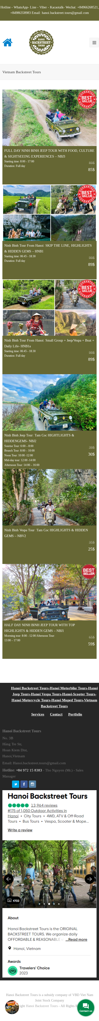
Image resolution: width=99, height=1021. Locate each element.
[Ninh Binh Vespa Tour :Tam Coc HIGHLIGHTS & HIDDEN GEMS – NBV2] (49, 497)
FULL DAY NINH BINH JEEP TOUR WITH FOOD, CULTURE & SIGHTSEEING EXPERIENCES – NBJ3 (49, 153)
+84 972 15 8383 (29, 770)
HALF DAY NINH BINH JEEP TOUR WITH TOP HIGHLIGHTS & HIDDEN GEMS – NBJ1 (39, 627)
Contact (56, 714)
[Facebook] (24, 784)
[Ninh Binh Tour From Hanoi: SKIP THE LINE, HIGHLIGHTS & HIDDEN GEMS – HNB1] (49, 212)
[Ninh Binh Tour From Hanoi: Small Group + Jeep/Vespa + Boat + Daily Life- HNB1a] (49, 307)
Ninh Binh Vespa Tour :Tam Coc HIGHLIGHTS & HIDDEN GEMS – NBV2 (46, 533)
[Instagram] (32, 784)
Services (37, 714)
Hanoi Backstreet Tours (42, 1006)
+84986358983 (20, 13)
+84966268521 (87, 7)
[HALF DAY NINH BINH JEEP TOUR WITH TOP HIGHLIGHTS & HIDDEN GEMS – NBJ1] (49, 592)
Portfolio (75, 714)
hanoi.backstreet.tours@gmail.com (65, 13)
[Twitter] (15, 784)
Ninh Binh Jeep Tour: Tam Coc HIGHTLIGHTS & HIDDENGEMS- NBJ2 (39, 438)
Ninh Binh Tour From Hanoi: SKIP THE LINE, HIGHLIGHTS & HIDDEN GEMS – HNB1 (48, 248)
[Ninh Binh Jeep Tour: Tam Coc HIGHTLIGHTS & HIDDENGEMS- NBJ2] (49, 402)
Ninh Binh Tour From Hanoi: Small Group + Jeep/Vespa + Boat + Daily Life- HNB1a (49, 343)
